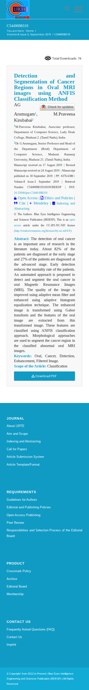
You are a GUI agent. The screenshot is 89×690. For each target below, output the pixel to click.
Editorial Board (17, 586)
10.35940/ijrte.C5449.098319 (30, 192)
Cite (22, 203)
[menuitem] (64, 9)
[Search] (64, 9)
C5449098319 (17, 26)
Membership (15, 594)
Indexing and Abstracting (24, 441)
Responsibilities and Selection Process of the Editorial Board (44, 532)
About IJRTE (15, 426)
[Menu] (75, 9)
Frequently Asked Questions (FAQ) (31, 629)
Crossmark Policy (19, 571)
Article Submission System (25, 456)
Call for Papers (17, 449)
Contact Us (14, 637)
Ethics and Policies (58, 198)
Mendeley (40, 203)
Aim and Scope (17, 433)
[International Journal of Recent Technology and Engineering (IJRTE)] (37, 9)
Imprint (11, 644)
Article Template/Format (23, 464)
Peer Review (15, 522)
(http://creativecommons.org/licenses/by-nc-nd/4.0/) (43, 230)
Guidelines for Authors (22, 499)
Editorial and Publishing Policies (29, 507)
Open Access (27, 198)
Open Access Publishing (23, 515)
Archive (12, 579)
